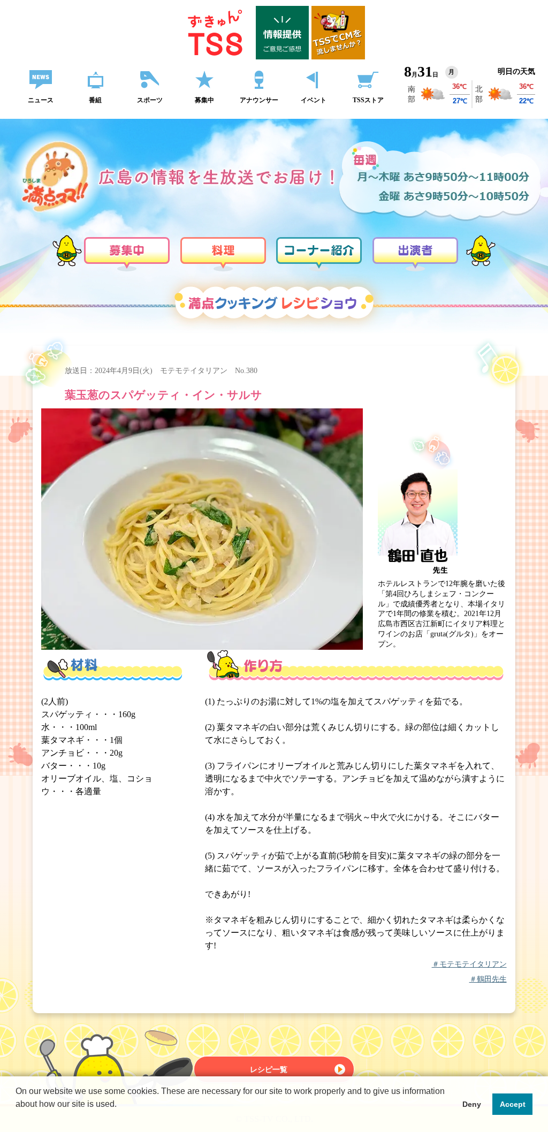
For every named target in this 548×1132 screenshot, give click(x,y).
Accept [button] (513, 1104)
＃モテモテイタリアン (469, 964)
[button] (17, 1118)
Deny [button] (471, 1104)
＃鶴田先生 (488, 979)
